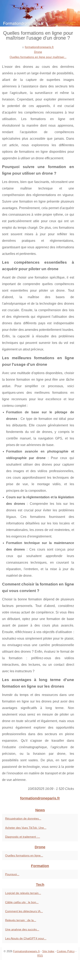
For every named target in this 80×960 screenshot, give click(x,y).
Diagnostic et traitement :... (22, 836)
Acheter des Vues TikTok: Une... (25, 827)
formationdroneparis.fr (39, 47)
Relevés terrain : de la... (20, 920)
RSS (40, 955)
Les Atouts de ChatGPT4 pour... (25, 938)
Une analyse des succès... (22, 929)
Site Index (48, 951)
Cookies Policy (66, 951)
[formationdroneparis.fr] (40, 13)
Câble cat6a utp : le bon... (22, 902)
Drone (38, 52)
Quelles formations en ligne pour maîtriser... (38, 57)
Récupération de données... (23, 818)
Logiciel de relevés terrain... (23, 893)
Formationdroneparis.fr (26, 951)
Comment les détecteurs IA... (24, 911)
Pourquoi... (12, 874)
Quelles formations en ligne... (24, 855)
